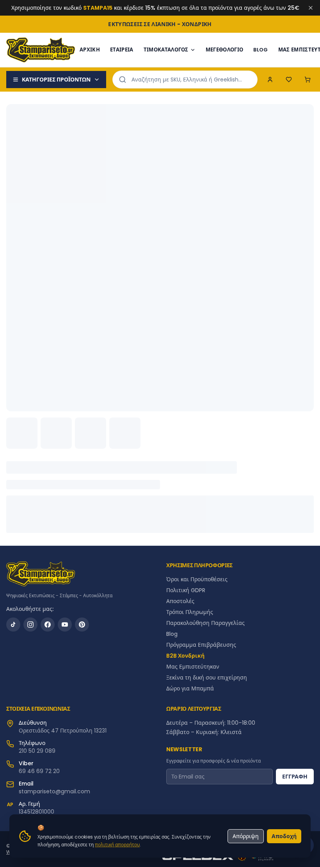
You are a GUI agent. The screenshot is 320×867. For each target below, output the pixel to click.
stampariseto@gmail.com (54, 791)
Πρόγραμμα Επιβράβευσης (201, 645)
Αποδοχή (284, 836)
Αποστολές (180, 601)
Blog (172, 634)
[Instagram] (30, 625)
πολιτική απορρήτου (117, 844)
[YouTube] (65, 625)
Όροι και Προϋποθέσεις (197, 579)
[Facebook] (48, 625)
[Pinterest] (82, 625)
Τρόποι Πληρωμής (189, 612)
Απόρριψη (246, 836)
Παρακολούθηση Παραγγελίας (205, 623)
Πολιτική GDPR (185, 590)
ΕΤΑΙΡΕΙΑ (121, 49)
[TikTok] (13, 625)
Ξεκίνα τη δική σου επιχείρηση (206, 677)
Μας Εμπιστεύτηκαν (192, 667)
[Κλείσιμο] (310, 7)
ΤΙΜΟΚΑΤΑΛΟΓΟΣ (166, 49)
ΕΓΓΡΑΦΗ (295, 776)
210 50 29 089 (37, 751)
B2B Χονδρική (185, 656)
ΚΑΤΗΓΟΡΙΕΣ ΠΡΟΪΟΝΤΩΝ (56, 79)
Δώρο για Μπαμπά (190, 688)
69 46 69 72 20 (39, 771)
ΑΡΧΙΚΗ (90, 49)
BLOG (260, 49)
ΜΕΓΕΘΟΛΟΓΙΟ (225, 49)
